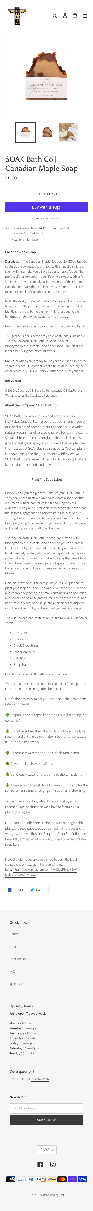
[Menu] (85, 16)
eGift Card (16, 984)
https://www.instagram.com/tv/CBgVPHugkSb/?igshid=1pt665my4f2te (41, 872)
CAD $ (45, 1149)
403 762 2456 (40, 1079)
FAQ (12, 971)
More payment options (46, 218)
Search (15, 933)
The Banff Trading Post (51, 1195)
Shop (13, 946)
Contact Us (18, 959)
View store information (25, 239)
